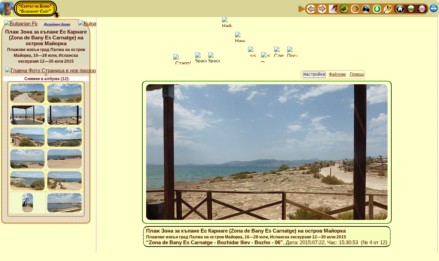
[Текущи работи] (355, 8)
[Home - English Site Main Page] (422, 8)
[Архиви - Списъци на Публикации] (333, 8)
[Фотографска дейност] (366, 8)
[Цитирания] (344, 8)
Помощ (357, 74)
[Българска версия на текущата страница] (95, 24)
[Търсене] (388, 8)
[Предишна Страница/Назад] (311, 8)
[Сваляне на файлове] (377, 8)
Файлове (337, 74)
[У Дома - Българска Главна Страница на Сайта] (411, 8)
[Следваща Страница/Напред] (322, 8)
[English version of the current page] (20, 24)
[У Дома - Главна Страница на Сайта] (400, 8)
